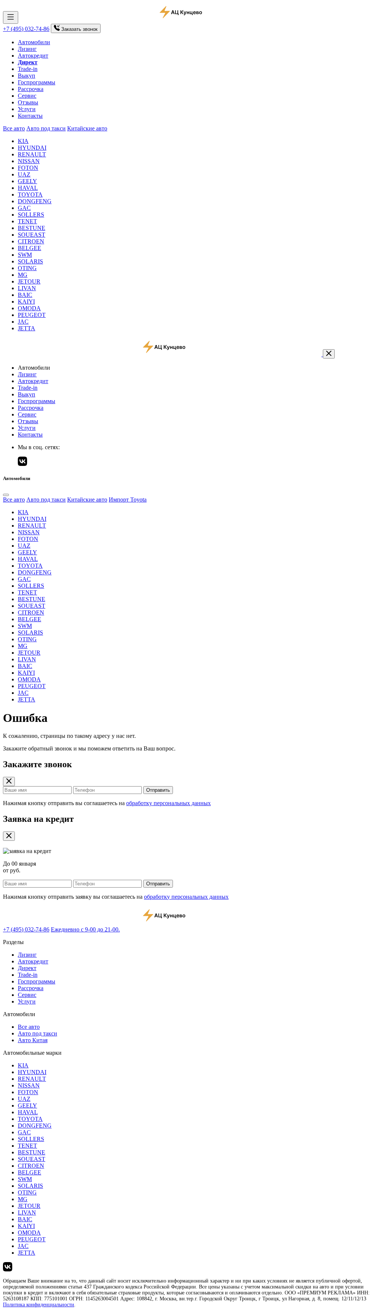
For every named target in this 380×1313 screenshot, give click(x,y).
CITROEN (31, 241)
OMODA (29, 308)
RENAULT (32, 154)
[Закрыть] (329, 354)
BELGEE (29, 248)
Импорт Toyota (128, 499)
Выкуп (26, 75)
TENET (27, 221)
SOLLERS (31, 214)
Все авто (14, 128)
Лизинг (27, 49)
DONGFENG (35, 201)
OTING (27, 268)
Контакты (30, 116)
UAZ (24, 174)
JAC (23, 321)
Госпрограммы (36, 82)
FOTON (28, 168)
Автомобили (34, 42)
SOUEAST (31, 234)
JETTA (26, 328)
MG (22, 275)
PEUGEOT (32, 315)
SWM (25, 255)
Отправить (158, 790)
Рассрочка (30, 89)
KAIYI (26, 301)
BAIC (25, 295)
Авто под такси (46, 128)
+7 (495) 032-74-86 (26, 29)
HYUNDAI (32, 148)
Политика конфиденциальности (38, 1304)
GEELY (27, 181)
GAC (24, 208)
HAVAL (28, 188)
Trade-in (27, 69)
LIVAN (27, 288)
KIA (23, 141)
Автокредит (33, 55)
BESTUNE (31, 228)
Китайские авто (87, 128)
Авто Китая (33, 1040)
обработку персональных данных (168, 803)
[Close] (6, 495)
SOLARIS (30, 261)
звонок (79, 29)
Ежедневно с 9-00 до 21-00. (85, 929)
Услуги (27, 109)
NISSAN (29, 161)
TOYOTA (30, 194)
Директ (27, 968)
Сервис (27, 96)
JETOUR (29, 281)
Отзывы (28, 102)
